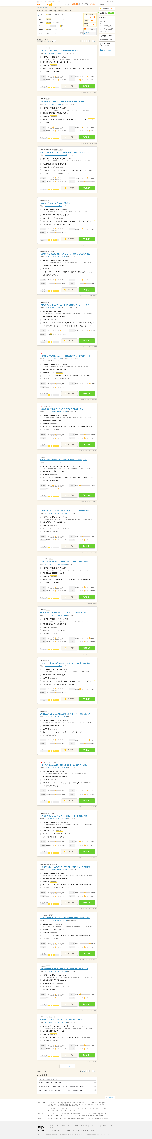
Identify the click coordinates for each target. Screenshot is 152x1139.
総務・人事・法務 (71, 1113)
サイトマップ (50, 1125)
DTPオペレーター (67, 1115)
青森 (49, 1104)
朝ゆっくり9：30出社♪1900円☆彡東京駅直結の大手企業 (61, 1019)
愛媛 (49, 1105)
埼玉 (59, 1102)
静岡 (80, 1102)
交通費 (82, 1118)
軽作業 (87, 1115)
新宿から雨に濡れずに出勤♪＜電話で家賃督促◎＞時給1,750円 (63, 460)
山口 (98, 1104)
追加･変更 (49, 14)
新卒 (75, 1118)
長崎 (61, 1105)
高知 (52, 1105)
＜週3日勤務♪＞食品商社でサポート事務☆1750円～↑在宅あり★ (64, 969)
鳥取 (92, 1104)
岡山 (89, 1104)
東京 (49, 1102)
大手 (93, 1118)
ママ (86, 1118)
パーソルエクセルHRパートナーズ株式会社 (56, 155)
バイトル (49, 1130)
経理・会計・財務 (62, 1113)
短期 (49, 1118)
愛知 (71, 1102)
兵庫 (86, 1102)
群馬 (68, 1102)
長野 (70, 1104)
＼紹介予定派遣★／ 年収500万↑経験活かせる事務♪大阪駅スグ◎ (64, 152)
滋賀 (93, 1102)
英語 (65, 1118)
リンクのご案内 (51, 1127)
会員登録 (102, 4)
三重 (77, 1102)
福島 (64, 1104)
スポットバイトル (57, 1130)
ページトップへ (110, 1097)
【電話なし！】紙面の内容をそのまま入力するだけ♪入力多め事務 (65, 663)
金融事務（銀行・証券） (81, 1113)
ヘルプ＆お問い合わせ (94, 1125)
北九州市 (70, 1110)
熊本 (64, 1105)
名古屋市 (78, 1108)
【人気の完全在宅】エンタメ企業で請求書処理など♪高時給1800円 (65, 918)
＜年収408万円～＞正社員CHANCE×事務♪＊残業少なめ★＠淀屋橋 (65, 867)
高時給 (78, 1118)
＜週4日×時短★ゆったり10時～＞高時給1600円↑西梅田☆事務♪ (64, 816)
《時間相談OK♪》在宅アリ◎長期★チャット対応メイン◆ (62, 101)
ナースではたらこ (85, 1130)
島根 (95, 1104)
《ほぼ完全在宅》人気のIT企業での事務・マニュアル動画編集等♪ (65, 510)
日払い (61, 1118)
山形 (61, 1104)
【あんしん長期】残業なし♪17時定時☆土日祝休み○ (59, 50)
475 (93, 41)
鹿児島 (73, 1105)
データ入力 (55, 1113)
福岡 (55, 1105)
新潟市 (53, 1110)
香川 (101, 1104)
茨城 (62, 1102)
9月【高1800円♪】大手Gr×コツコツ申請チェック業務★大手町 (63, 612)
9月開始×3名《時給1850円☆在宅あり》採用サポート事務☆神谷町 (65, 714)
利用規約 (58, 1125)
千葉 (56, 1102)
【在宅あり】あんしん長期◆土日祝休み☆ (56, 203)
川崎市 (58, 1108)
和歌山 (99, 1102)
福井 (82, 1104)
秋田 (58, 1104)
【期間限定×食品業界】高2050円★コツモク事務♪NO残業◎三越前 (65, 254)
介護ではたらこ (94, 1130)
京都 (90, 1102)
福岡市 (65, 1110)
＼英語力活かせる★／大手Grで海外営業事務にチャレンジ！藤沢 (64, 305)
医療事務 (74, 1115)
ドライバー (102, 1115)
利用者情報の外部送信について (80, 1125)
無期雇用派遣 (105, 1118)
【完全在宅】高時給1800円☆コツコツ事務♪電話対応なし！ (62, 409)
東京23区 (50, 1108)
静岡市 (82, 1108)
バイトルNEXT (67, 1130)
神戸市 (97, 1108)
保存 (111, 13)
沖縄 (77, 1105)
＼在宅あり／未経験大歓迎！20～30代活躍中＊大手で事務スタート (65, 356)
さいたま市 (72, 1108)
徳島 (104, 1104)
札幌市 (105, 1108)
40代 (72, 1118)
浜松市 (86, 1108)
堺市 (94, 1108)
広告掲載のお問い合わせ (107, 1125)
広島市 (57, 1110)
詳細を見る (87, 86)
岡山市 (61, 1110)
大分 (67, 1105)
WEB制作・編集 (59, 1115)
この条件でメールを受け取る (88, 33)
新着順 (45, 41)
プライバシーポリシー (67, 1125)
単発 (52, 1118)
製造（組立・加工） (94, 1115)
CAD (105, 1113)
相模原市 (63, 1108)
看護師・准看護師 (81, 1115)
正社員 (68, 1118)
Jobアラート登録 (89, 29)
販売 (102, 1113)
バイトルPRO (76, 1130)
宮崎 (70, 1105)
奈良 (96, 1102)
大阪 (83, 1102)
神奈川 (52, 1102)
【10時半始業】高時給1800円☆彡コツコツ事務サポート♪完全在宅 (65, 561)
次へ (95, 41)
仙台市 (49, 1110)
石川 (79, 1104)
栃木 (65, 1102)
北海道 (103, 1102)
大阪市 (90, 1108)
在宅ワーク (56, 1118)
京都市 (101, 1108)
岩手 (52, 1104)
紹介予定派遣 (98, 1118)
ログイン (110, 4)
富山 (76, 1104)
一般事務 (49, 1113)
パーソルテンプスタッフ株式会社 (53, 53)
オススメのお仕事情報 (105, 49)
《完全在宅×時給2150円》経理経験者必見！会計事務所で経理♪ (63, 765)
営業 (99, 1113)
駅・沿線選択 (41, 15)
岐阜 (74, 1102)
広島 (86, 1104)
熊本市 (74, 1110)
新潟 (73, 1104)
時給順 (49, 41)
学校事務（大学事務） (92, 1113)
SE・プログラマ (51, 1115)
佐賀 (58, 1105)
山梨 (67, 1104)
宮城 (55, 1104)
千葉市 (67, 1108)
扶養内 (89, 1118)
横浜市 (54, 1108)
